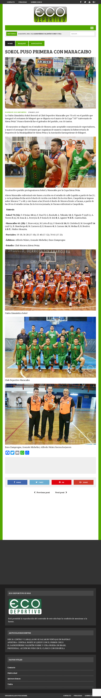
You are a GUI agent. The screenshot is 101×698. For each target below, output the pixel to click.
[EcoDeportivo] (50, 14)
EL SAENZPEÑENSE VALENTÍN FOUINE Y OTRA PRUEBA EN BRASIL (37, 645)
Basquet (22, 43)
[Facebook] (81, 1)
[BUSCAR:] (82, 33)
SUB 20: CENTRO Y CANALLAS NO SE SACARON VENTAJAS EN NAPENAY (39, 639)
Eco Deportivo (20, 112)
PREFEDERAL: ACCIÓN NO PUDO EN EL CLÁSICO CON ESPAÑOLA (36, 648)
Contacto (11, 2)
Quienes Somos (36, 2)
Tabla (10, 684)
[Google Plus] (94, 1)
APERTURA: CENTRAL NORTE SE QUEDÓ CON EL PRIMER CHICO (36, 642)
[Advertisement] (52, 464)
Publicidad (23, 2)
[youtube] (90, 1)
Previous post (43, 492)
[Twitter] (85, 1)
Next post (59, 492)
